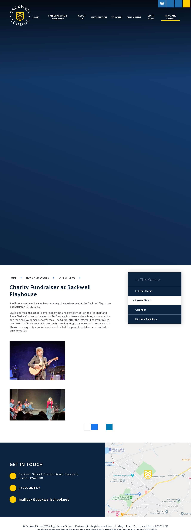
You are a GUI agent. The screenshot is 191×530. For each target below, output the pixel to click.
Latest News (66, 277)
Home (13, 277)
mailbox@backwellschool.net (44, 499)
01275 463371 (30, 488)
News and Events (37, 277)
